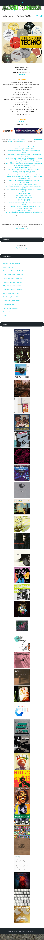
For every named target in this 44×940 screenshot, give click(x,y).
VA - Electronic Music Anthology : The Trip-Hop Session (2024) (24, 190)
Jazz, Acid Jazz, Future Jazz (11, 293)
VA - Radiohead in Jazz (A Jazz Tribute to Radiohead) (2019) (24, 212)
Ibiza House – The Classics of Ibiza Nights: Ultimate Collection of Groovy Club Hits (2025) (24, 170)
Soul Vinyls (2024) (24, 182)
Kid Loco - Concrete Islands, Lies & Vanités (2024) (24, 180)
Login (26, 228)
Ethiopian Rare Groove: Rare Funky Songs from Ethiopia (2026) (24, 151)
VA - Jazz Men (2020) (24, 199)
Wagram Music (21, 142)
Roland (10, 142)
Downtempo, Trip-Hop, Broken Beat (14, 271)
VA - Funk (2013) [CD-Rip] (24, 193)
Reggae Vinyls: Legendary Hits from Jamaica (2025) (24, 162)
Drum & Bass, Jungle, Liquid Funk (13, 274)
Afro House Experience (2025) (24, 167)
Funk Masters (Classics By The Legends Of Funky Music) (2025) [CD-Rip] (24, 155)
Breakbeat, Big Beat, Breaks (11, 301)
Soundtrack (6, 312)
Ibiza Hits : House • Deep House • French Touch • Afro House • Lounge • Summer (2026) (24, 148)
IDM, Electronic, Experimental (12, 286)
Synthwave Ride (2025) (24, 173)
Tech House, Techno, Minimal (16, 140)
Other (5, 315)
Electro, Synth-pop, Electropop (12, 278)
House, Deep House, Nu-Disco (12, 282)
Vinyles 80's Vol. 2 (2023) (24, 210)
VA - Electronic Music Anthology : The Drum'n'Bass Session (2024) (24, 187)
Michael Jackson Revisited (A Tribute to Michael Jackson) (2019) (24, 204)
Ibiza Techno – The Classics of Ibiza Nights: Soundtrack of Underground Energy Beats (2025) (24, 164)
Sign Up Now (20, 228)
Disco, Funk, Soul (8, 267)
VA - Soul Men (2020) (24, 201)
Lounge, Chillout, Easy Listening (12, 289)
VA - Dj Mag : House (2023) (24, 197)
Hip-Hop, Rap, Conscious (10, 308)
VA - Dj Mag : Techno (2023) (24, 195)
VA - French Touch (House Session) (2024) (24, 184)
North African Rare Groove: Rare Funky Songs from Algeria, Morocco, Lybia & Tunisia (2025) (24, 159)
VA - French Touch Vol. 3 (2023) (24, 208)
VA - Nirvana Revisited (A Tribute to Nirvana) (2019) (24, 206)
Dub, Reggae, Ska (8, 304)
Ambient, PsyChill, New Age (11, 263)
